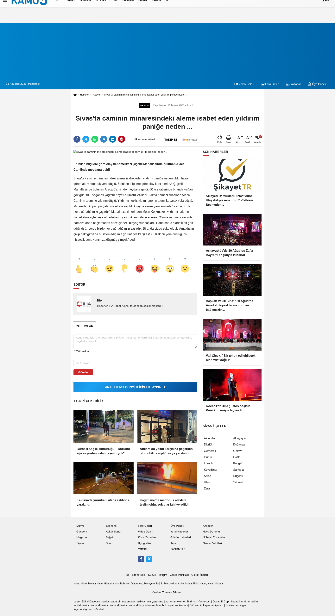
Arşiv (173, 543)
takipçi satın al (111, 601)
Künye (152, 574)
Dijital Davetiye (91, 601)
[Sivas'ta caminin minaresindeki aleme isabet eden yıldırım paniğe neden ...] (120, 151)
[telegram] (103, 139)
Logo (76, 601)
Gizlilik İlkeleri (199, 574)
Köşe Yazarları (147, 537)
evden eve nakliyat (133, 601)
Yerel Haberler (179, 531)
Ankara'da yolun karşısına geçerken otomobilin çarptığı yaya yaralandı (166, 451)
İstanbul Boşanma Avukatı (172, 605)
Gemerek (210, 450)
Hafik (236, 457)
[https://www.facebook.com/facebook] (141, 559)
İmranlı (208, 463)
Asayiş (97, 94)
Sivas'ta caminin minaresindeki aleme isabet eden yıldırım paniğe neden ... (146, 94)
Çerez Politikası (179, 574)
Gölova (237, 450)
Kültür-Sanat (113, 531)
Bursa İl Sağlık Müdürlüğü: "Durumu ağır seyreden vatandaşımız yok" (103, 451)
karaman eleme (175, 601)
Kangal (237, 463)
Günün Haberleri (180, 537)
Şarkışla (238, 469)
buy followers (147, 605)
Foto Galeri (271, 84)
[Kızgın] (139, 262)
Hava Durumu (211, 531)
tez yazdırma (155, 601)
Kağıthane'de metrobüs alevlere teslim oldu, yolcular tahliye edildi (164, 502)
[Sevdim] (109, 262)
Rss (126, 574)
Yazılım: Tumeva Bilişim (166, 592)
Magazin (81, 537)
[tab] (84, 326)
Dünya (80, 525)
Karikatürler (177, 548)
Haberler (84, 94)
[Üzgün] (185, 262)
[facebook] (76, 139)
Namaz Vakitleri (212, 543)
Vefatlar (142, 548)
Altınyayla (239, 438)
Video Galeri (246, 84)
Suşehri (238, 475)
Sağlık (109, 537)
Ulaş (207, 482)
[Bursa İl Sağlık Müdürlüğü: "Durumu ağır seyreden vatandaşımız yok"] (103, 426)
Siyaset (80, 543)
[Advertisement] (167, 50)
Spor (109, 543)
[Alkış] (94, 262)
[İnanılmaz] (169, 262)
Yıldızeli (238, 482)
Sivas (207, 475)
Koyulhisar (210, 469)
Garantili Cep (221, 601)
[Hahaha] (154, 262)
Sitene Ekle (139, 574)
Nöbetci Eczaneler (214, 537)
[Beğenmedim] (124, 262)
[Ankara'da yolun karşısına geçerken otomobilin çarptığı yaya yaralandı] (167, 426)
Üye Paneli (318, 84)
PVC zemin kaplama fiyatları (206, 605)
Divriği (208, 444)
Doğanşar (239, 444)
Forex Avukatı (96, 609)
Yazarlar (295, 84)
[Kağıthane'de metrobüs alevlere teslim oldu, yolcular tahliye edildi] (167, 478)
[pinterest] (121, 139)
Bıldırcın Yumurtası (198, 601)
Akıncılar (209, 438)
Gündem (81, 531)
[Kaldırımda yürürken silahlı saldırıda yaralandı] (103, 478)
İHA (99, 300)
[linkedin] (112, 139)
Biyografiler (145, 543)
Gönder (83, 372)
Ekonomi (111, 525)
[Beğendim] (79, 262)
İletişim (163, 574)
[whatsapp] (94, 139)
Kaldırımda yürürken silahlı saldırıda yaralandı (103, 502)
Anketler (208, 525)
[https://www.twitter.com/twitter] (149, 559)
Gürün (208, 457)
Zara (207, 488)
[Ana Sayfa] (75, 94)
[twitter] (85, 139)
